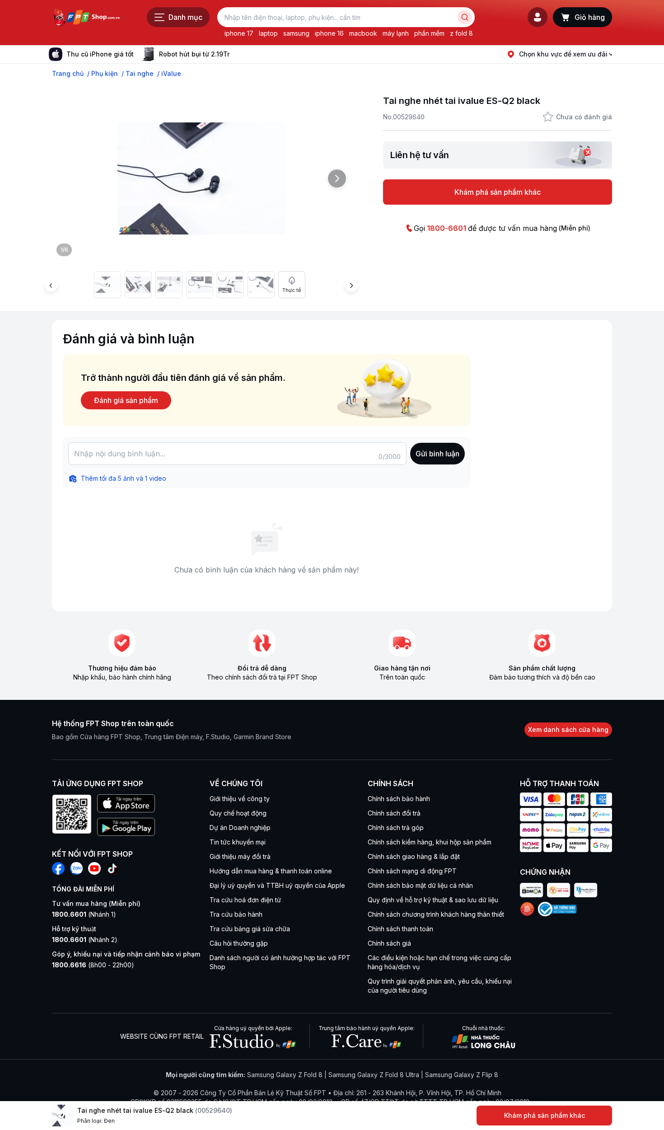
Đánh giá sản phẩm (126, 400)
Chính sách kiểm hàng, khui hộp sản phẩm (429, 842)
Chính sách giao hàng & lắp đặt (414, 856)
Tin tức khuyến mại (238, 842)
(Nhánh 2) (84, 939)
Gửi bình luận (437, 453)
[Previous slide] (51, 285)
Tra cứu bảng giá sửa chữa (250, 929)
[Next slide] (237, 54)
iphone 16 (329, 33)
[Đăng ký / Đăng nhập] (537, 17)
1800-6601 (446, 228)
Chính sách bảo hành (399, 798)
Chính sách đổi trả (394, 813)
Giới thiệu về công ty (240, 798)
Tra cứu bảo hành (236, 914)
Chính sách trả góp (396, 827)
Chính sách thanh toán (400, 929)
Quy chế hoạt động (238, 813)
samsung (296, 33)
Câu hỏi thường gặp (239, 943)
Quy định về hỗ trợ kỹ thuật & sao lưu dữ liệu (433, 900)
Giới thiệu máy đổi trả (240, 856)
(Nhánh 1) (84, 914)
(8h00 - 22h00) (93, 965)
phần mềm (429, 33)
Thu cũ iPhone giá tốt (100, 54)
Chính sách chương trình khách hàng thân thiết (436, 914)
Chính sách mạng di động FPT (412, 871)
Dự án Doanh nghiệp (240, 827)
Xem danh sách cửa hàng (568, 729)
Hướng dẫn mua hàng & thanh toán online (271, 871)
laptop (268, 33)
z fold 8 (461, 33)
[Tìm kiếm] (465, 17)
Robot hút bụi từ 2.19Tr (194, 54)
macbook (363, 33)
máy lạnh (396, 33)
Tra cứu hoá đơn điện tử (245, 900)
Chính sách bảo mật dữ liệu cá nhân (420, 885)
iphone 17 (238, 33)
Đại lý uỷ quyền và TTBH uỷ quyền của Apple (277, 885)
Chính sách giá (389, 943)
